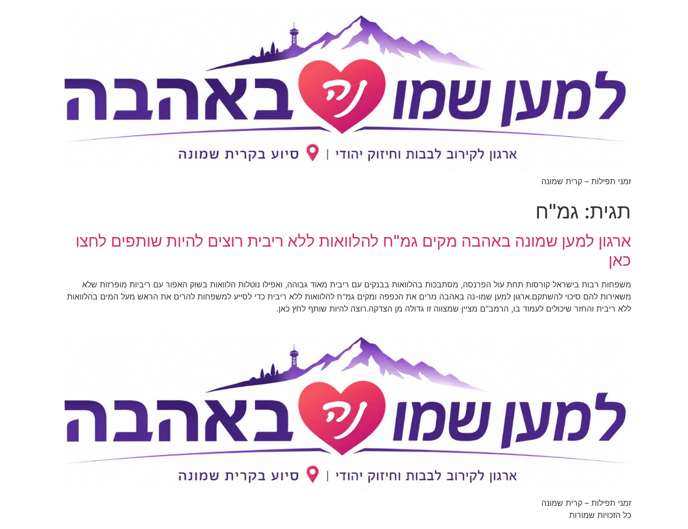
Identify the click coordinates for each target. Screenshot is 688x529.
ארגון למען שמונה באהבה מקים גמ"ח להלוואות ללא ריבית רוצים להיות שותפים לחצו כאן (353, 250)
